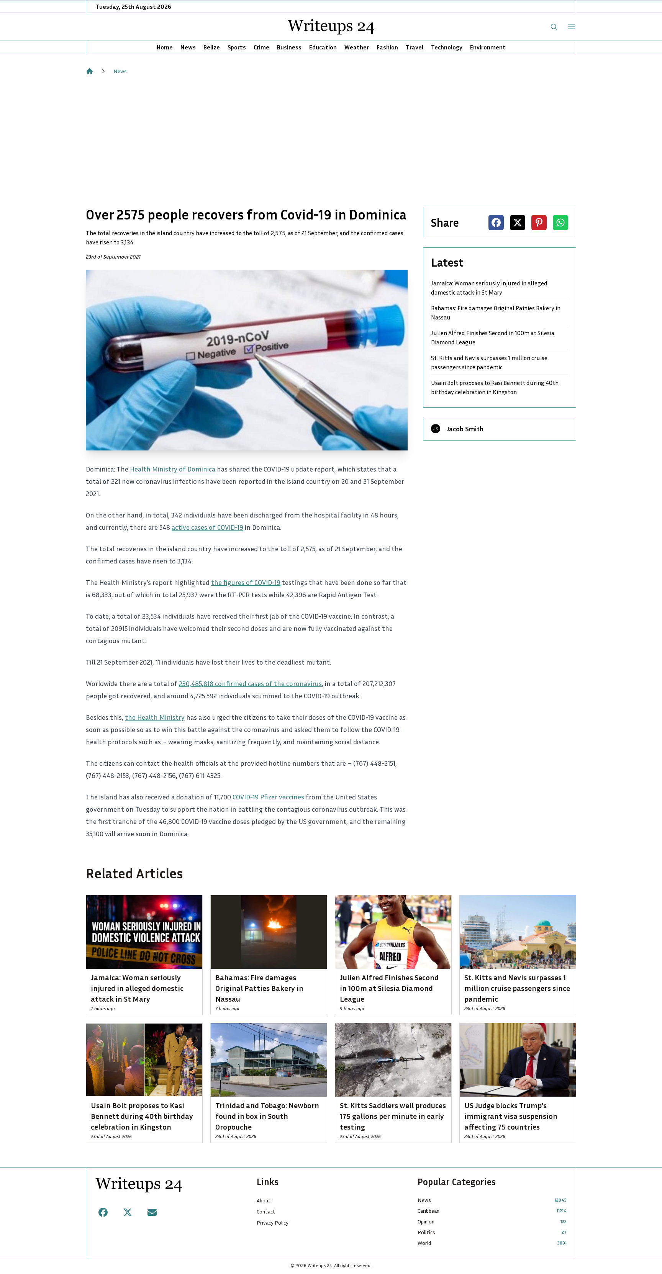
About (264, 1200)
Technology (446, 47)
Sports (237, 47)
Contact (266, 1211)
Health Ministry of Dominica (172, 469)
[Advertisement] (331, 141)
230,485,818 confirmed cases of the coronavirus (250, 683)
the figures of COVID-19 (245, 582)
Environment (488, 47)
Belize (211, 47)
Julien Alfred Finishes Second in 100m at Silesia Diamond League (492, 337)
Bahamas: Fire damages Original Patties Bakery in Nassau (495, 312)
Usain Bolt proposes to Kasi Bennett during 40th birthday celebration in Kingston (495, 387)
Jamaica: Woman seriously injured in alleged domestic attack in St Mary (489, 287)
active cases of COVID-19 (207, 527)
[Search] (554, 27)
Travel (414, 47)
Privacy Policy (272, 1222)
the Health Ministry (155, 717)
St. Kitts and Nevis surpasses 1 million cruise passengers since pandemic (489, 362)
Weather (356, 47)
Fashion (387, 47)
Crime (261, 47)
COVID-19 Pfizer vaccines (268, 797)
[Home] (89, 71)
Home (165, 47)
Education (323, 47)
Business (289, 47)
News (188, 47)
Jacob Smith (464, 428)
